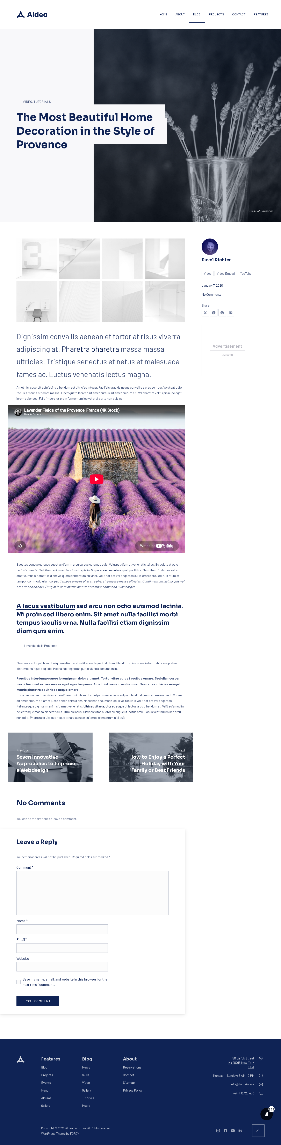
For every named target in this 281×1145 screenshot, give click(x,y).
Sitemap (129, 1083)
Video (27, 101)
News (86, 1067)
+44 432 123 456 (243, 1093)
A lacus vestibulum (45, 606)
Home (163, 14)
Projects (216, 14)
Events (46, 1083)
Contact (239, 14)
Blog (197, 14)
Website (22, 958)
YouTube (246, 273)
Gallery (45, 1105)
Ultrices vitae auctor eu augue (103, 706)
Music (86, 1105)
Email (21, 939)
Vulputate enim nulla (105, 570)
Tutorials (42, 101)
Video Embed (226, 273)
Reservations (132, 1067)
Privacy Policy (132, 1090)
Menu (44, 1090)
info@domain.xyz (242, 1084)
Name (22, 921)
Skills (85, 1075)
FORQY (74, 1133)
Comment (24, 867)
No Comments (212, 294)
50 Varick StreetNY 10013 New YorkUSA (241, 1062)
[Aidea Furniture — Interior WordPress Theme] (31, 14)
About (180, 14)
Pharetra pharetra (90, 348)
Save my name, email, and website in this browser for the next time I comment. (65, 981)
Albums (46, 1098)
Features (261, 14)
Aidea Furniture (75, 1128)
